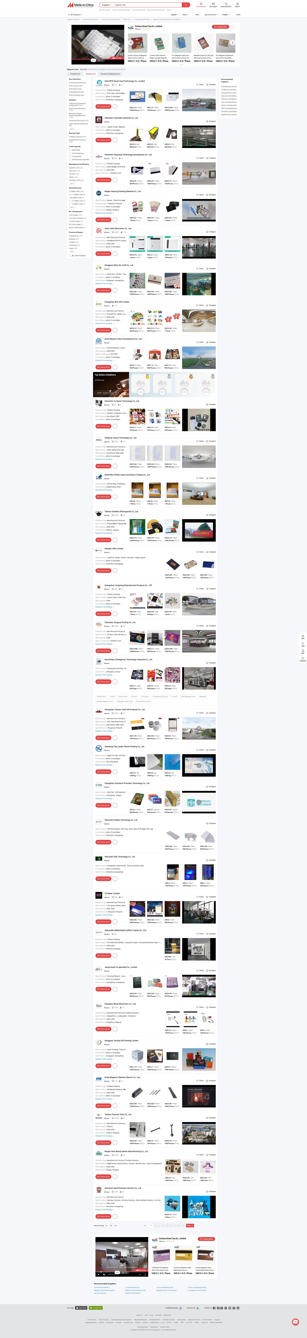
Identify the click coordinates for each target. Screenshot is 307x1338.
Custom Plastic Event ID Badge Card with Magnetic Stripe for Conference (204, 56)
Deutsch (145, 1322)
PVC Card (144, 696)
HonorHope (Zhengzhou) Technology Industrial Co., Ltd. (129, 659)
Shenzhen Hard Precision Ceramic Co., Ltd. (123, 1188)
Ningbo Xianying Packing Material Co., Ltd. (123, 191)
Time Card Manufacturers (164, 1287)
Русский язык (128, 1322)
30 (111, 1225)
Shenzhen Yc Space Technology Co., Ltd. (122, 401)
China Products (104, 1320)
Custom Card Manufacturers (197, 1287)
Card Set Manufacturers (101, 1287)
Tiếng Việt (204, 1322)
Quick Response (77, 153)
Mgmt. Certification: (102, 173)
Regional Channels (194, 1320)
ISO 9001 (74, 174)
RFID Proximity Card (76, 95)
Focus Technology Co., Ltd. (155, 1330)
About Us (139, 1315)
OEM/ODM (75, 150)
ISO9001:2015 (76, 168)
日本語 (176, 1322)
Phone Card (123, 696)
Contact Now (105, 106)
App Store (81, 1308)
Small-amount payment (80, 159)
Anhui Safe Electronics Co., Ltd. (118, 228)
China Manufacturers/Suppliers (121, 1320)
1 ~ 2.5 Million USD (77, 201)
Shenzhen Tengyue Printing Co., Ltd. (120, 622)
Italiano (137, 1322)
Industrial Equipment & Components (77, 104)
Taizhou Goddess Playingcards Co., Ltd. (122, 511)
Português (109, 1322)
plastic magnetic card (105, 701)
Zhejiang (74, 239)
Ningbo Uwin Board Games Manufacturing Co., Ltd (126, 1151)
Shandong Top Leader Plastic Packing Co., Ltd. (125, 746)
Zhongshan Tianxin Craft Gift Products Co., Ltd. (125, 709)
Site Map (158, 1315)
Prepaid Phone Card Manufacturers (234, 93)
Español (101, 1322)
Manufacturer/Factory (77, 141)
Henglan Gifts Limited (114, 548)
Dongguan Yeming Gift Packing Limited (121, 1040)
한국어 (169, 1322)
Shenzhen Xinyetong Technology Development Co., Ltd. (128, 154)
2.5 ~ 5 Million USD (77, 194)
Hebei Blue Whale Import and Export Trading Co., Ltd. (127, 474)
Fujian (73, 248)
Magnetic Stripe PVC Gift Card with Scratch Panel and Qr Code (198, 1269)
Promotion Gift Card (160, 696)
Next (188, 1225)
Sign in (237, 6)
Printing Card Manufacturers (232, 99)
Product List (75, 74)
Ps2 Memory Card (143, 701)
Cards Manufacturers (139, 10)
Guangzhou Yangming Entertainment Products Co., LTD (128, 585)
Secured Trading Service (110, 74)
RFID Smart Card (75, 89)
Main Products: (101, 93)
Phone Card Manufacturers (156, 10)
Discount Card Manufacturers (232, 96)
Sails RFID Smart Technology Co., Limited (125, 81)
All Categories (75, 14)
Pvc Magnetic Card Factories (197, 1290)
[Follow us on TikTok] (218, 1308)
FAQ (146, 1315)
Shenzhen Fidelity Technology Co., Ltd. (121, 820)
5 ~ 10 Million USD (77, 204)
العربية (163, 1322)
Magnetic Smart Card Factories (166, 1290)
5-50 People (75, 215)
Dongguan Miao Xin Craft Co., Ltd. (119, 265)
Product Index (207, 1320)
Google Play (95, 1308)
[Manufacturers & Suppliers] (80, 4)
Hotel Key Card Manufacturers (232, 111)
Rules (238, 14)
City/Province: (100, 99)
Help (197, 14)
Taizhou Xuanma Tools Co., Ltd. (118, 1114)
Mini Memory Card (188, 696)
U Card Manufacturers (132, 1287)
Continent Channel (168, 1320)
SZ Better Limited (112, 893)
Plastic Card (101, 696)
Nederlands (154, 1322)
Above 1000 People (77, 227)
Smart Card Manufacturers (231, 105)
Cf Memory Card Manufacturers (233, 89)
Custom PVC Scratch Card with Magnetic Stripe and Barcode (161, 56)
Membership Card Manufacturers (233, 114)
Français (118, 1322)
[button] (131, 42)
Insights (217, 1320)
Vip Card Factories (100, 1293)
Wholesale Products (140, 1320)
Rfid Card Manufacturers (230, 108)
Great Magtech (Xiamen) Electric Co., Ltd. (122, 1077)
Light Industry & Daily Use (78, 124)
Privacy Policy (164, 1327)
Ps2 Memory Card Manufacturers (233, 86)
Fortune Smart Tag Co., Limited (148, 26)
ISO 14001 (74, 171)
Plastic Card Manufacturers (121, 10)
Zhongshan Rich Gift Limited (117, 302)
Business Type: (100, 90)
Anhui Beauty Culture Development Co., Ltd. (123, 339)
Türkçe (197, 1322)
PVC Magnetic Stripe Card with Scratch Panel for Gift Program (226, 56)
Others (73, 177)
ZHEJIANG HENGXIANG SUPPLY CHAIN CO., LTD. (126, 930)
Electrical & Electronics (77, 109)
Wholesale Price (155, 1320)
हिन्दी (182, 1322)
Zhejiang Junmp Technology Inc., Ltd (120, 437)
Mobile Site (167, 1315)
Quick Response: (101, 203)
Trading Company (78, 137)
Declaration (154, 1327)
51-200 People (76, 221)
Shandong (74, 245)
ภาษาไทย (189, 1322)
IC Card (174, 696)
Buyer (185, 14)
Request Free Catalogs (104, 213)
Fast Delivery (76, 156)
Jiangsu (73, 242)
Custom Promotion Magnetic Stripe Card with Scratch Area (139, 56)
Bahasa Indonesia (216, 1322)
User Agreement (143, 1327)
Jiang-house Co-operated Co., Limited (121, 967)
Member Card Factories (132, 1293)
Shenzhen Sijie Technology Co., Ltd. (120, 856)
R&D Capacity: (100, 170)
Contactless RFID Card (77, 83)
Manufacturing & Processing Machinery (77, 115)
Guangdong (75, 236)
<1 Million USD (76, 191)
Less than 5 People (77, 218)
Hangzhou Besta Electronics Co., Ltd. (120, 1004)
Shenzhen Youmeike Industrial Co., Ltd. (121, 118)
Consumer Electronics (79, 120)
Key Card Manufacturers (230, 102)
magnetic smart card (124, 701)
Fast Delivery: (100, 96)
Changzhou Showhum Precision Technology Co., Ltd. (127, 783)
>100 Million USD (76, 197)
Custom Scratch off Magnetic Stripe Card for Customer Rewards (183, 56)
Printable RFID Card (76, 92)
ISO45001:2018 (76, 180)
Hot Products (92, 1320)
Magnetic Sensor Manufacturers (135, 1290)
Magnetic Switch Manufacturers (104, 1290)
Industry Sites (181, 1320)
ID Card (134, 696)
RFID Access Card (75, 86)
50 (116, 1225)
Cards (112, 696)
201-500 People (76, 224)
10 (106, 1225)
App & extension (211, 14)
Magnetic (202, 696)
